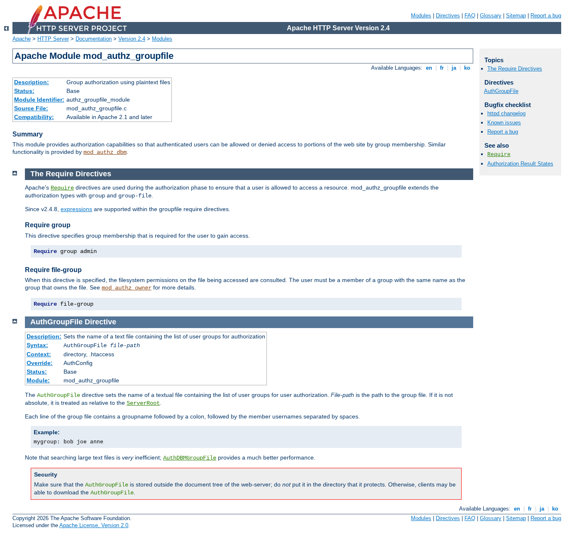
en (429, 68)
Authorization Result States (520, 164)
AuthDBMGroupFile (189, 458)
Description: (31, 82)
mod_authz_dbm (105, 152)
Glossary (490, 15)
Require (62, 188)
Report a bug (545, 15)
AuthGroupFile (501, 91)
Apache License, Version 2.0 (93, 525)
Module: (38, 380)
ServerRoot (143, 403)
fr (441, 68)
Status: (24, 91)
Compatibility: (34, 117)
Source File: (31, 108)
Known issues (504, 122)
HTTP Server (53, 39)
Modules (421, 15)
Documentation (94, 39)
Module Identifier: (39, 99)
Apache (21, 39)
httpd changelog (506, 113)
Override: (40, 363)
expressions (76, 209)
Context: (39, 354)
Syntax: (37, 345)
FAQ (469, 15)
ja (454, 68)
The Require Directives (514, 69)
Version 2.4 (131, 39)
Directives (448, 15)
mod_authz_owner (127, 288)
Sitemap (516, 15)
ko (467, 68)
